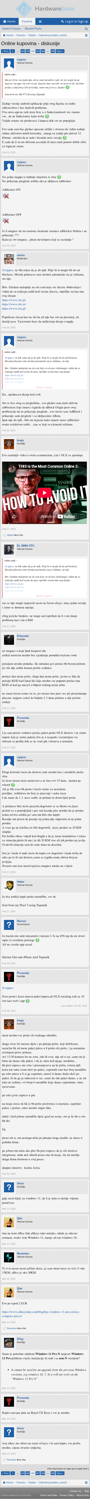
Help (86, 1491)
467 (38, 51)
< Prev (5, 51)
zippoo (21, 59)
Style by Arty (82, 1495)
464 (23, 51)
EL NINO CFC (25, 545)
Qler (19, 1218)
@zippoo (7, 270)
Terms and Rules (49, 1495)
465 (28, 51)
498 (53, 51)
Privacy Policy (67, 1495)
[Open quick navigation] (86, 35)
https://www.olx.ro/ (14, 304)
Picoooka (23, 717)
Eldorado (23, 636)
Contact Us (75, 1491)
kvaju (20, 440)
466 (33, 51)
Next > (60, 51)
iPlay (20, 1339)
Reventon (23, 1253)
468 (43, 51)
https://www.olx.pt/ (14, 300)
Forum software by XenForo (16, 1495)
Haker (20, 881)
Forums (27, 21)
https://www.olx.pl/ (14, 308)
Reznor (21, 921)
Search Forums (11, 28)
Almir (20, 1183)
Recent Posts (33, 28)
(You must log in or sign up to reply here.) (68, 1468)
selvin (21, 255)
